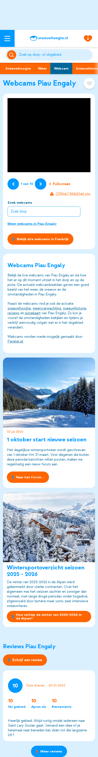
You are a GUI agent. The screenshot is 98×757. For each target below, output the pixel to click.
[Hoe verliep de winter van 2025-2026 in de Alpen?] (49, 527)
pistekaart (33, 313)
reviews (13, 313)
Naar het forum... (30, 477)
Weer (42, 68)
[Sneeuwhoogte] (49, 38)
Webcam (61, 68)
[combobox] (55, 54)
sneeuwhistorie (74, 308)
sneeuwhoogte (19, 308)
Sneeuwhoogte (18, 68)
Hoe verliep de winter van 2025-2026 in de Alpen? (49, 616)
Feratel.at (15, 341)
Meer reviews (51, 751)
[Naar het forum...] (49, 392)
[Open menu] (7, 38)
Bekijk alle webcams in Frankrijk (43, 239)
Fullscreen (61, 184)
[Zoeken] (55, 54)
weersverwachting (47, 308)
